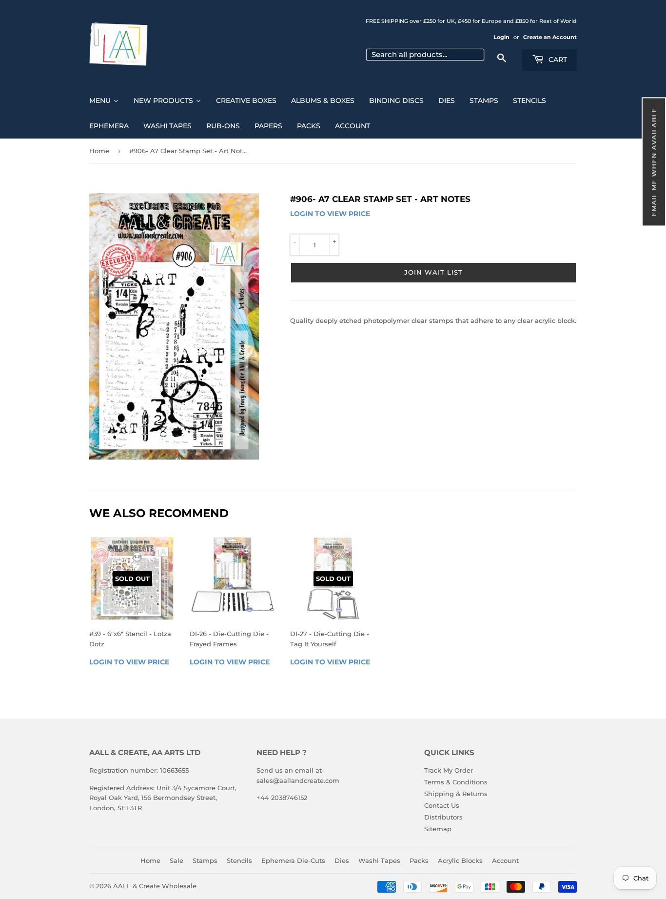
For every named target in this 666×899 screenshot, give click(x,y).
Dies (341, 860)
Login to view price (330, 213)
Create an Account (550, 37)
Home (99, 151)
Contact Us (441, 805)
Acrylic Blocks (460, 860)
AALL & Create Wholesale (154, 886)
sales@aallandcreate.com (297, 780)
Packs (419, 860)
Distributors (443, 817)
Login (501, 37)
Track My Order (448, 770)
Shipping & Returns (456, 794)
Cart (557, 59)
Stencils (239, 860)
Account (505, 860)
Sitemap (437, 829)
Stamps (205, 860)
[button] (654, 161)
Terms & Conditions (456, 782)
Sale (176, 860)
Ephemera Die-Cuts (293, 860)
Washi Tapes (379, 860)
